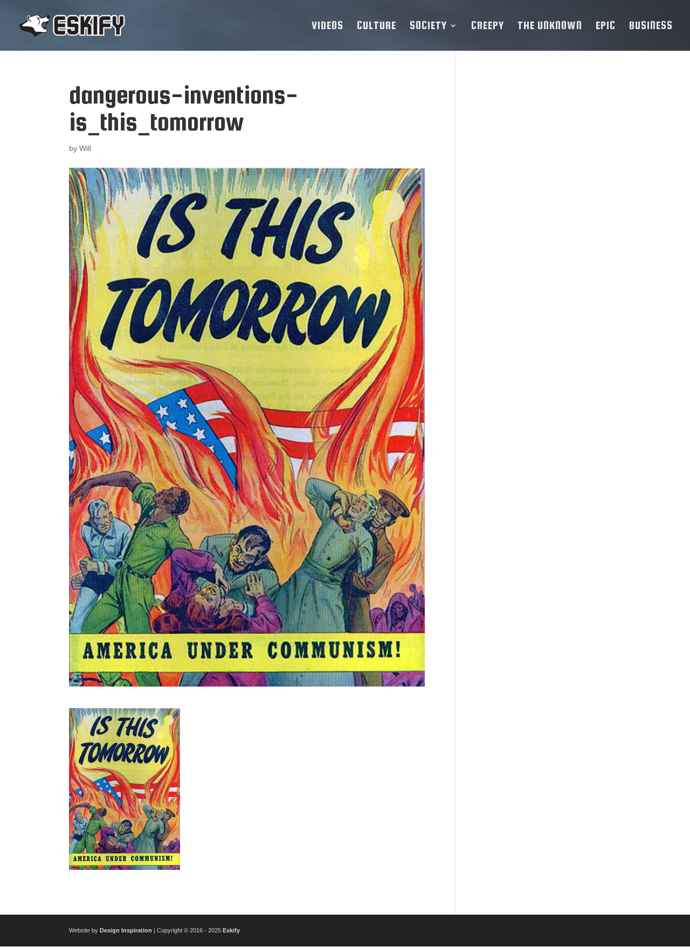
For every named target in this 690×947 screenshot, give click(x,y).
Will (85, 148)
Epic (606, 26)
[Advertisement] (546, 243)
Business (651, 26)
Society (428, 26)
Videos (327, 26)
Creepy (487, 26)
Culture (376, 26)
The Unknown (550, 26)
